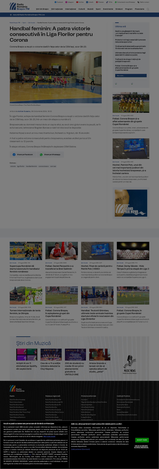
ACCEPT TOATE (142, 440)
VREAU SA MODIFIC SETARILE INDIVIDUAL (141, 446)
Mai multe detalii (49, 436)
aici (30, 454)
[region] (79, 444)
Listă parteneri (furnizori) (80, 449)
